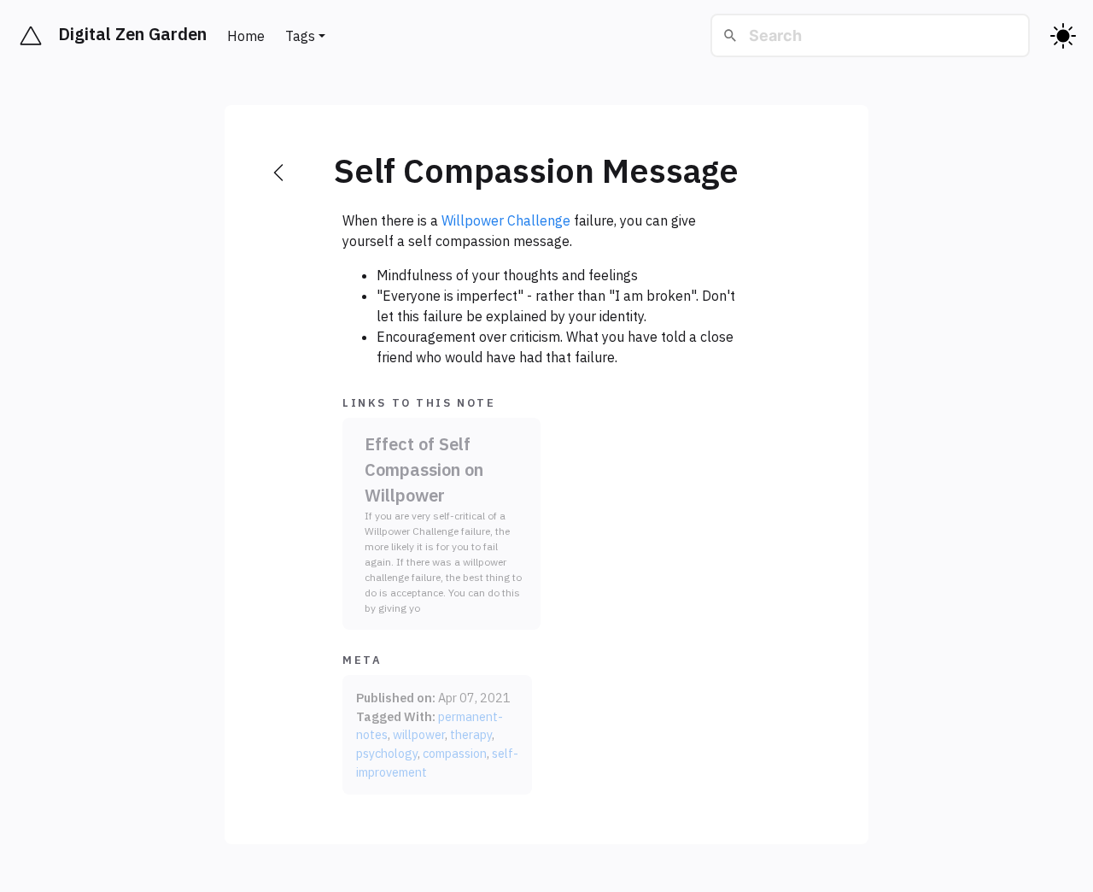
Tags (300, 35)
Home (246, 35)
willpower (419, 734)
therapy (471, 734)
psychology (387, 753)
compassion (455, 753)
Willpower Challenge (505, 220)
